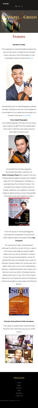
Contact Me (19, 395)
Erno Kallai (26, 115)
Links (19, 390)
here (31, 58)
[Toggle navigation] (5, 3)
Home (19, 382)
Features (19, 388)
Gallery (19, 385)
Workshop (19, 393)
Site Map (18, 400)
